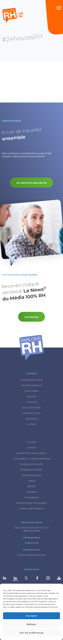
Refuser (31, 624)
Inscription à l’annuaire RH (31, 453)
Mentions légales (31, 475)
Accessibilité (31, 497)
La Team (31, 424)
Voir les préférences (31, 632)
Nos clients (31, 418)
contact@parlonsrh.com (31, 555)
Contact (31, 447)
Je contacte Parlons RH (32, 183)
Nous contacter (31, 407)
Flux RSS (31, 442)
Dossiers (31, 492)
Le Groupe (31, 402)
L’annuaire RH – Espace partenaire (31, 458)
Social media (32, 391)
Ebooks (31, 486)
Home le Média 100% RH (31, 508)
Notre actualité (31, 413)
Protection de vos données (31, 503)
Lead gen (31, 396)
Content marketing (31, 385)
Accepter (31, 615)
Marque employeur (31, 380)
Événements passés (31, 470)
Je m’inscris (31, 317)
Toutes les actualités (31, 464)
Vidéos (31, 481)
